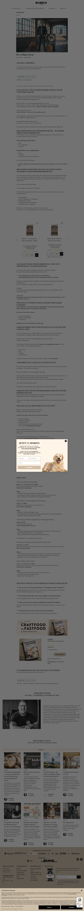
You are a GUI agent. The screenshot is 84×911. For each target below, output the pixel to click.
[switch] (79, 906)
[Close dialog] (66, 441)
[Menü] (82, 898)
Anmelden (29, 467)
